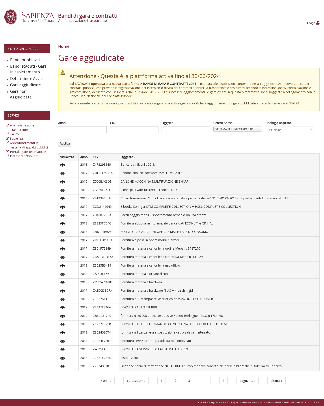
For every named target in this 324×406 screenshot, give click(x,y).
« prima (105, 380)
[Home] (31, 17)
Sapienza (16, 138)
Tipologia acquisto (278, 123)
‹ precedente (136, 380)
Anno (62, 123)
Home (63, 46)
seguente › (247, 380)
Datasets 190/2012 (24, 156)
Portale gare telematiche (28, 152)
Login (311, 23)
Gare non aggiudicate (21, 94)
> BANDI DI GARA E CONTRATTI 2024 (168, 84)
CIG (112, 123)
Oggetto (167, 123)
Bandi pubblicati (25, 59)
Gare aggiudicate (25, 84)
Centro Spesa (223, 123)
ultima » (276, 380)
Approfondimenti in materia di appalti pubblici (29, 145)
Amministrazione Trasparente (22, 127)
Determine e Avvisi (26, 78)
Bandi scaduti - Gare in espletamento (28, 69)
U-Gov (14, 134)
